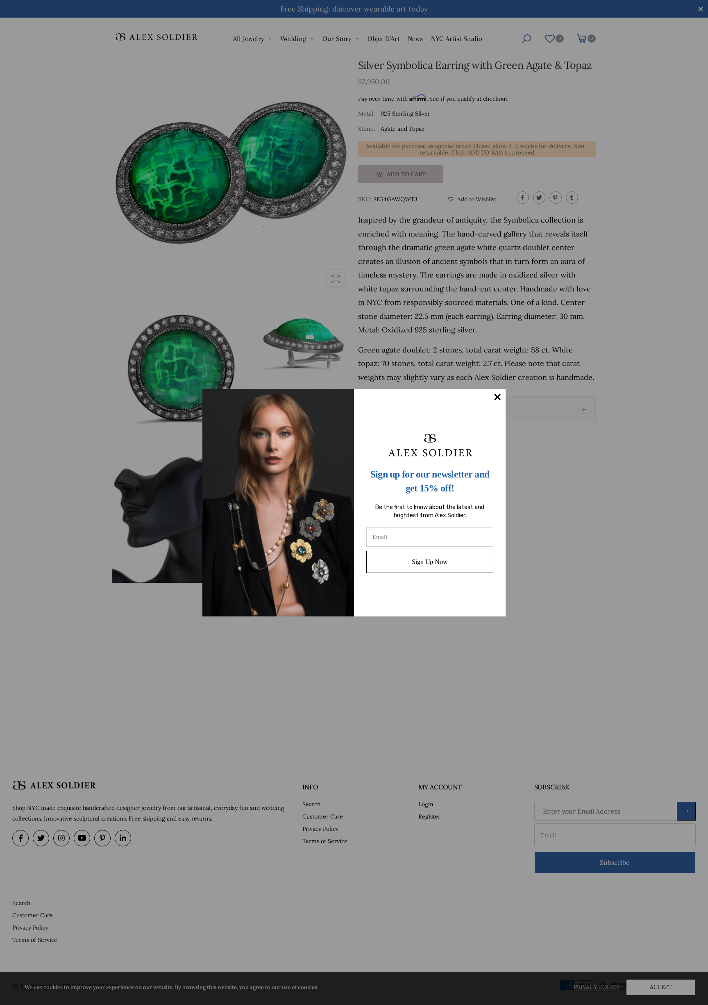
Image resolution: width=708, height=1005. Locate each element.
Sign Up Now (429, 561)
